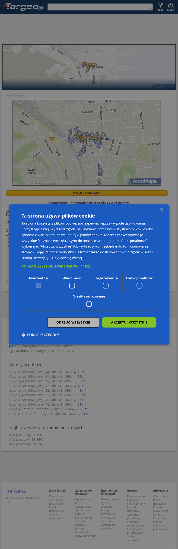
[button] (89, 266)
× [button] (161, 210)
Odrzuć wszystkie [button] (73, 322)
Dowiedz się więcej (67, 257)
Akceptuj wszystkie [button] (129, 322)
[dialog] (89, 274)
